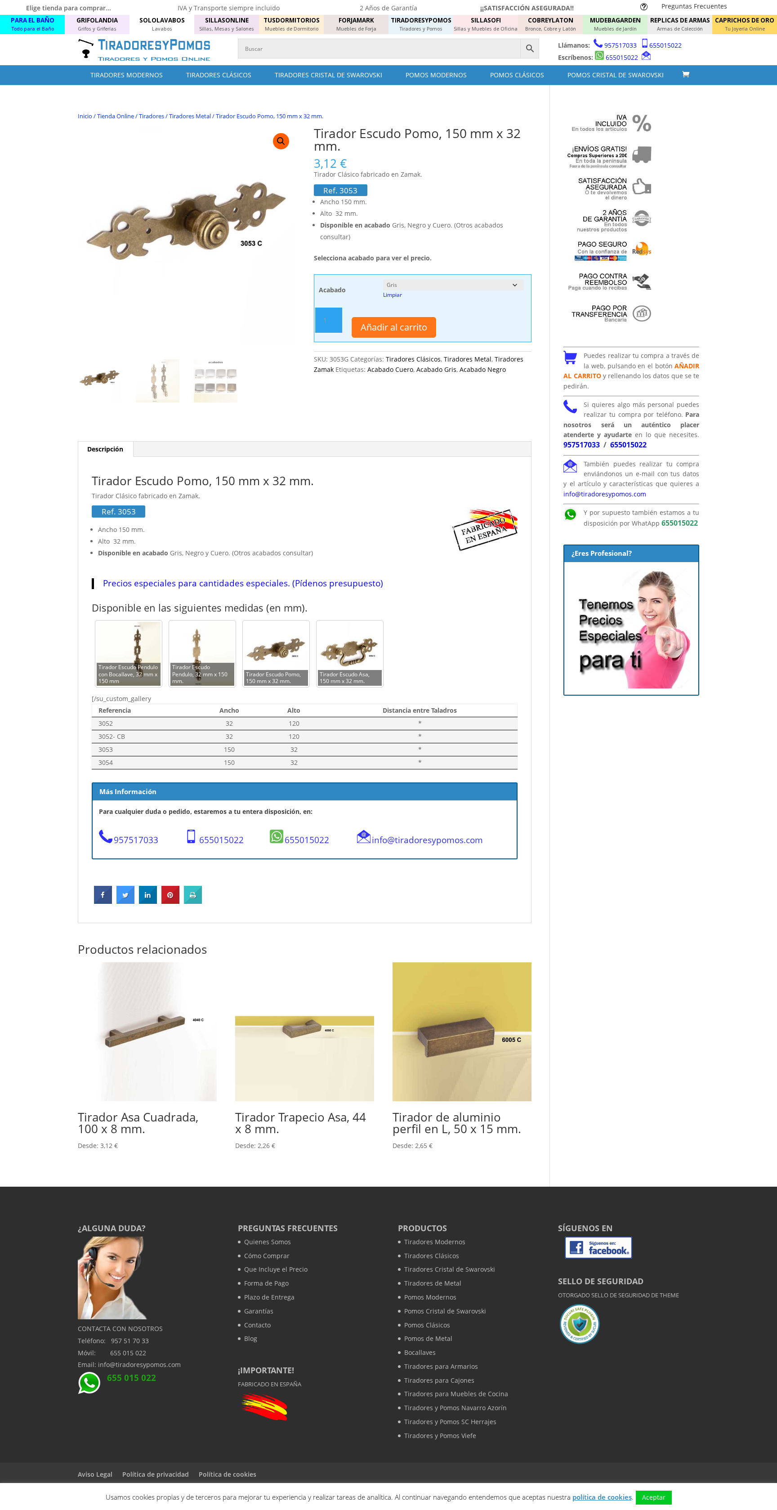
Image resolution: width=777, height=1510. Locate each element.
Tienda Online (115, 116)
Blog (250, 1338)
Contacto (257, 1325)
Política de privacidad (155, 1474)
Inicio (85, 116)
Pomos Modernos (436, 75)
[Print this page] (193, 901)
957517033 (620, 45)
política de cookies (602, 1496)
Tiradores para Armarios (441, 1366)
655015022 (665, 45)
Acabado (332, 290)
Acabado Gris (436, 369)
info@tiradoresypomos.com (427, 839)
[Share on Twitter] (125, 901)
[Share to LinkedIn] (148, 901)
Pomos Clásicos (517, 75)
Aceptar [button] (653, 1497)
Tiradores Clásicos (218, 75)
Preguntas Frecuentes (694, 6)
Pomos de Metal (428, 1338)
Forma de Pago (266, 1283)
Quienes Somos (267, 1241)
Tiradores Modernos (126, 75)
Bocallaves (420, 1352)
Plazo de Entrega (269, 1297)
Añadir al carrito (394, 327)
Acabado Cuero (390, 369)
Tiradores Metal (190, 116)
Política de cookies (227, 1474)
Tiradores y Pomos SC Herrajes (450, 1421)
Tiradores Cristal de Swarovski (328, 75)
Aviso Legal (95, 1474)
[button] (281, 141)
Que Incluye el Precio (276, 1269)
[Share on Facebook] (103, 901)
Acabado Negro (483, 369)
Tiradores (151, 116)
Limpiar (392, 294)
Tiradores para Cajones (439, 1380)
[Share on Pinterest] (170, 901)
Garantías (258, 1311)
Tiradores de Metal (432, 1283)
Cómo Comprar (267, 1255)
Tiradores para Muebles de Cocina (456, 1393)
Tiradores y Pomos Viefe (440, 1435)
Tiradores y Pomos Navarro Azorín (455, 1407)
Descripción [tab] (105, 449)
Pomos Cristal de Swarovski (615, 75)
